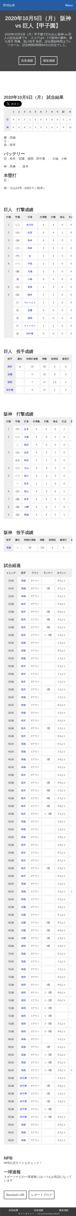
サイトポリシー (26, 1214)
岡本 (30, 248)
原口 (26, 476)
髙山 (26, 491)
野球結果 (9, 5)
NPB (8, 1158)
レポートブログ (41, 1194)
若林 (30, 287)
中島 (30, 263)
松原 (30, 232)
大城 (30, 271)
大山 (26, 468)
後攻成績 (49, 60)
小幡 (26, 507)
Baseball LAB (15, 1194)
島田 (26, 460)
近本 (26, 429)
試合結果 (13, 1210)
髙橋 (26, 514)
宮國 (30, 310)
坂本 (30, 240)
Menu (69, 5)
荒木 (26, 483)
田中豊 (29, 333)
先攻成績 (27, 60)
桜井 (30, 294)
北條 (26, 437)
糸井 (26, 452)
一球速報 (12, 1172)
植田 (26, 444)
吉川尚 (29, 224)
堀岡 (30, 318)
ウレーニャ (30, 302)
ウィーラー (30, 326)
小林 (30, 279)
